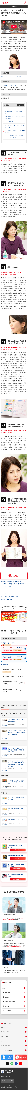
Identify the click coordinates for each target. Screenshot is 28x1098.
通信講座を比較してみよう (15, 819)
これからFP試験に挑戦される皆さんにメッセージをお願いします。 (14, 137)
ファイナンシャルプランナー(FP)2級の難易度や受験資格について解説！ (16, 749)
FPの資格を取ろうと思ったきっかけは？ (14, 112)
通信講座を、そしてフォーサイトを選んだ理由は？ (15, 117)
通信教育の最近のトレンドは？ (15, 809)
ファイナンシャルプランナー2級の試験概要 (16, 720)
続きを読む (4, 725)
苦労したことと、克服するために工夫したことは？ (15, 126)
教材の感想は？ (9, 122)
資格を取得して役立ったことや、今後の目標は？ (15, 131)
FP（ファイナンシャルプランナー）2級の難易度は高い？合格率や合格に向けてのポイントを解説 (16, 763)
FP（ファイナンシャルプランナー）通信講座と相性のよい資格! (16, 781)
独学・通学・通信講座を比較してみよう (16, 798)
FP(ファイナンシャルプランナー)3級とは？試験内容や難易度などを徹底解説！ (17, 732)
